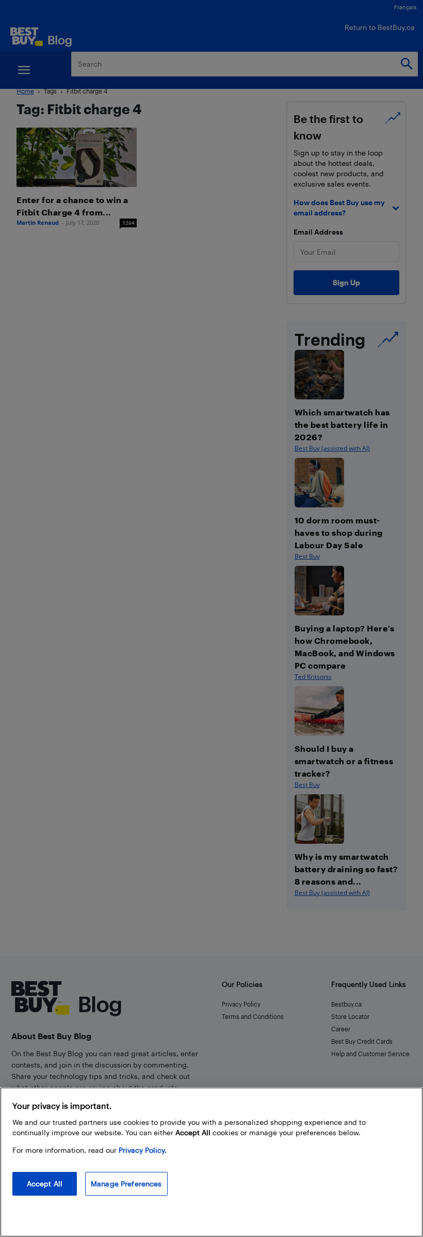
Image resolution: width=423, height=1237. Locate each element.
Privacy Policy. (143, 1150)
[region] (211, 1162)
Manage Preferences (126, 1183)
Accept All (44, 1183)
